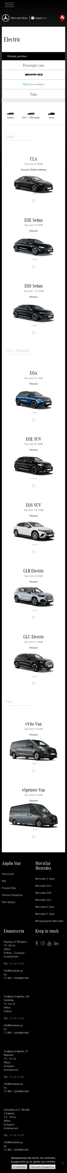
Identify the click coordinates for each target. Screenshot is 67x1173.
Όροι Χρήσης (8, 902)
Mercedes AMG (34, 74)
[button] (31, 193)
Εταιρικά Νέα (9, 888)
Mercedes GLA (43, 885)
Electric (33, 84)
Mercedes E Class (44, 906)
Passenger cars (33, 65)
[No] (62, 1163)
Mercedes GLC (43, 899)
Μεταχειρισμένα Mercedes (49, 921)
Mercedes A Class (45, 878)
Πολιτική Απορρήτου (12, 895)
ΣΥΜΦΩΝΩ (19, 1166)
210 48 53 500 (16, 963)
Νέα (4, 881)
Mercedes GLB (43, 892)
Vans (33, 94)
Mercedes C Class (45, 914)
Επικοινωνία (8, 873)
